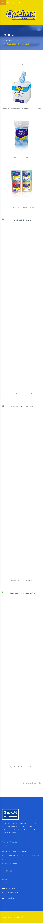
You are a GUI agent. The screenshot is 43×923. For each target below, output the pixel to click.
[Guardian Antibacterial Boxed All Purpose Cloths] (21, 87)
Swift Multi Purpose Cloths (21, 580)
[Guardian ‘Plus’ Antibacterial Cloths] (21, 304)
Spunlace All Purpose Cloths (21, 767)
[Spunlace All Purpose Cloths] (21, 677)
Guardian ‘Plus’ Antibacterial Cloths (21, 394)
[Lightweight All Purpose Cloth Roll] (21, 186)
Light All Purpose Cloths (21, 158)
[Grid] (3, 65)
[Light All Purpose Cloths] (21, 137)
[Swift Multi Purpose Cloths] (21, 490)
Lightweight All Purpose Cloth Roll (21, 207)
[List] (6, 65)
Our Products (9, 40)
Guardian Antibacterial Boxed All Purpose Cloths (21, 109)
